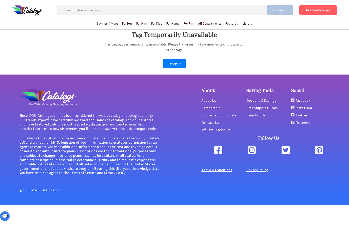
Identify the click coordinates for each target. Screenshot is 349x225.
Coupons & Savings (261, 100)
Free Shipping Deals (262, 108)
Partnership (211, 108)
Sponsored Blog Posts (218, 115)
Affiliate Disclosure (216, 130)
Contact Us (210, 122)
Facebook (302, 100)
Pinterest (302, 122)
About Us (208, 100)
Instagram (303, 108)
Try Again (174, 64)
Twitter (300, 115)
